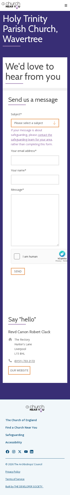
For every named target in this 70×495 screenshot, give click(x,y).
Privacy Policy (12, 471)
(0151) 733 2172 (24, 361)
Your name (18, 170)
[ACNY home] (11, 5)
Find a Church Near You (21, 427)
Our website (19, 370)
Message (17, 189)
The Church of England (21, 420)
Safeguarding (14, 435)
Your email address (24, 151)
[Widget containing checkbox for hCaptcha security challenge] (40, 256)
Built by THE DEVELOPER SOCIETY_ (24, 486)
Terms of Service (14, 479)
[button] (66, 5)
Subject (16, 114)
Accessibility (13, 442)
